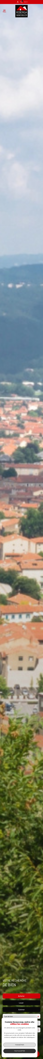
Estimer (21, 1009)
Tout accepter (19, 1051)
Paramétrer (19, 1045)
